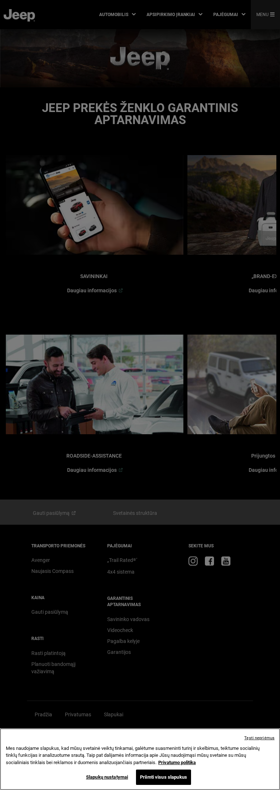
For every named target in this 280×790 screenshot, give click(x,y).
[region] (140, 759)
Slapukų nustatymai (107, 777)
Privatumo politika (177, 762)
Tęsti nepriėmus (259, 738)
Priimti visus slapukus (163, 777)
